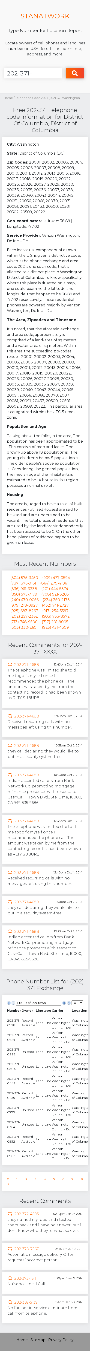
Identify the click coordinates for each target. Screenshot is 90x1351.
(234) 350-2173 (56, 600)
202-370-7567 (26, 1249)
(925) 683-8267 (24, 611)
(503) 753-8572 (56, 616)
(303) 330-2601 (24, 627)
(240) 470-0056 (24, 600)
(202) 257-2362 (24, 616)
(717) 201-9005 (55, 622)
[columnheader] (14, 1011)
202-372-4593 (26, 1214)
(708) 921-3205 (55, 594)
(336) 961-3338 (23, 589)
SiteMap (37, 1340)
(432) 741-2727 (55, 605)
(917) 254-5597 (55, 611)
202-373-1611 (25, 1278)
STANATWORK (45, 16)
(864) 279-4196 (53, 583)
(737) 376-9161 (23, 583)
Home (8, 98)
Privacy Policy (61, 1340)
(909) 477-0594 (56, 578)
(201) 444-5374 (54, 589)
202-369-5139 (26, 1302)
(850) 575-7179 (23, 594)
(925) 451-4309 (55, 627)
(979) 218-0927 (24, 605)
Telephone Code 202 (31, 98)
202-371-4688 (26, 665)
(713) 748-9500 (24, 622)
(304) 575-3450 (24, 578)
